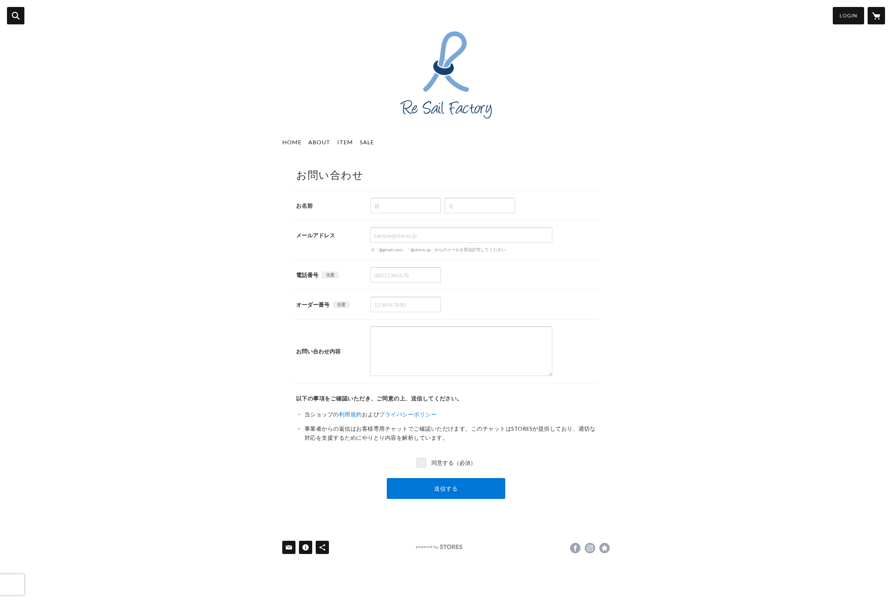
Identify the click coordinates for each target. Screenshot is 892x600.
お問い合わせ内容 (318, 351)
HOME (291, 142)
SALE (367, 142)
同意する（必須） (453, 462)
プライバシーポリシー (408, 414)
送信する (445, 488)
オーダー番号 (313, 304)
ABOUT (319, 142)
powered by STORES (439, 546)
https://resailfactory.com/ (604, 548)
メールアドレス (315, 235)
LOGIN (848, 15)
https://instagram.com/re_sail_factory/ (590, 548)
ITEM (345, 142)
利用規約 (350, 414)
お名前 (304, 205)
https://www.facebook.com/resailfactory (575, 548)
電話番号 (307, 274)
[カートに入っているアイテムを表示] (876, 15)
